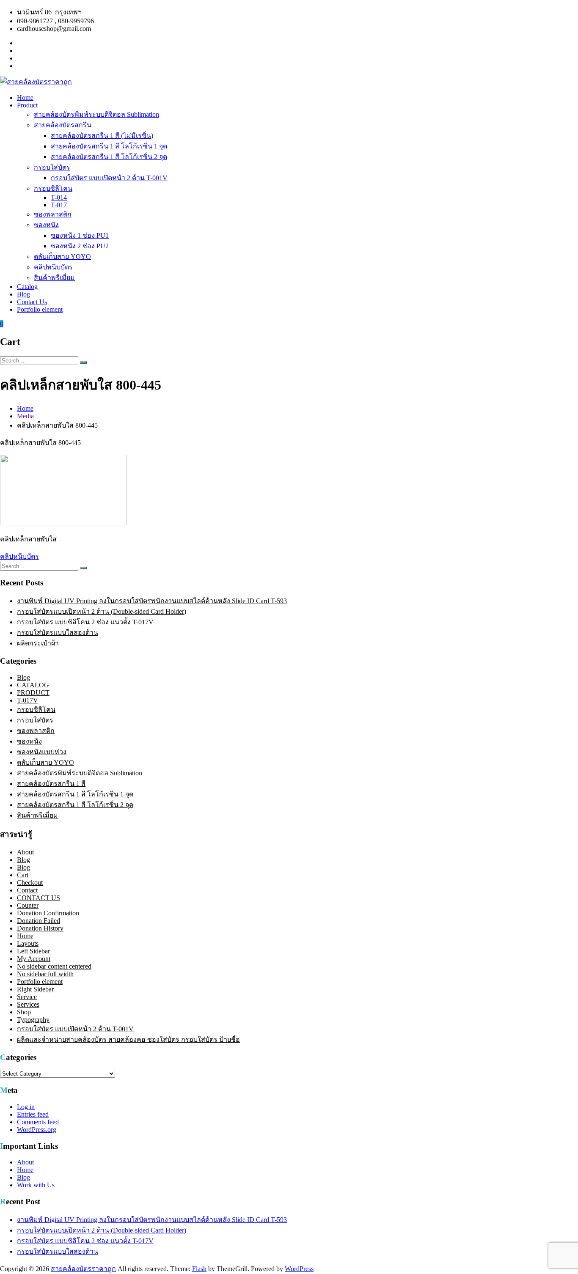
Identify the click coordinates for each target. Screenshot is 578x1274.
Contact (27, 890)
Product (27, 105)
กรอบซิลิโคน (53, 188)
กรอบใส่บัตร (52, 167)
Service (27, 996)
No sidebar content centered (54, 966)
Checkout (30, 882)
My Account (33, 958)
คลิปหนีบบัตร (53, 267)
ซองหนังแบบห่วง (41, 751)
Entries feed (33, 1114)
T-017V (27, 700)
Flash (199, 1268)
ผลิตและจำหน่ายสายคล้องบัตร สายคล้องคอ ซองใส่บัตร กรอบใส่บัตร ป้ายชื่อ (128, 1039)
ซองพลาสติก (53, 214)
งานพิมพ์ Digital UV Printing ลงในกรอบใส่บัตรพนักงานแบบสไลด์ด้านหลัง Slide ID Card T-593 (152, 600)
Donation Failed (38, 920)
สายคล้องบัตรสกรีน (62, 125)
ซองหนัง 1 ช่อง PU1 (80, 235)
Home (25, 97)
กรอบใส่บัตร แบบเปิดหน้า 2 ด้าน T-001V (109, 177)
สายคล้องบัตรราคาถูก (83, 1268)
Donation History (40, 928)
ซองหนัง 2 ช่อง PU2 (80, 246)
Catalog (27, 286)
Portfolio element (40, 309)
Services (28, 1004)
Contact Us (32, 301)
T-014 (59, 197)
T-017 (59, 205)
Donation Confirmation (48, 913)
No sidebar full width (45, 973)
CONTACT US (38, 897)
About (25, 852)
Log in (26, 1106)
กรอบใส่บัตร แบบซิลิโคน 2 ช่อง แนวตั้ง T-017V (85, 622)
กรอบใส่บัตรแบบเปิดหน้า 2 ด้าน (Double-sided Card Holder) (101, 611)
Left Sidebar (33, 951)
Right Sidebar (35, 989)
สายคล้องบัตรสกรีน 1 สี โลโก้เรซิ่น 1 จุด (109, 146)
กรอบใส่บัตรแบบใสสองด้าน (57, 632)
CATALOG (33, 685)
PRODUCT (33, 692)
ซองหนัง (46, 224)
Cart (22, 875)
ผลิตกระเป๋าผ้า (38, 643)
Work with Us (36, 1185)
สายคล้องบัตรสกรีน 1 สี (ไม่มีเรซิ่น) (102, 135)
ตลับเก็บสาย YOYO (62, 256)
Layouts (28, 943)
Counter (28, 905)
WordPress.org (36, 1129)
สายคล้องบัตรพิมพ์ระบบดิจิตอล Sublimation (96, 114)
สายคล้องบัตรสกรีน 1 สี (51, 783)
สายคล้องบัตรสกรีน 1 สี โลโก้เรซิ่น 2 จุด (109, 156)
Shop (24, 1012)
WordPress (299, 1268)
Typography (33, 1019)
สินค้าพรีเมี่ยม (54, 277)
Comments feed (38, 1122)
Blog (23, 294)
